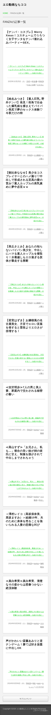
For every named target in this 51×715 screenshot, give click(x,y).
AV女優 (34, 81)
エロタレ (40, 85)
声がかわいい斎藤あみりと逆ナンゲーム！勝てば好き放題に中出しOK (24, 644)
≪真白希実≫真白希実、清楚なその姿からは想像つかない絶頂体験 (24, 584)
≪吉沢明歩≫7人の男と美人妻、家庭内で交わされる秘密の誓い (24, 391)
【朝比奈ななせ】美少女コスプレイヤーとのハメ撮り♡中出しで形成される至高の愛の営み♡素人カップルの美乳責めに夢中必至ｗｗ (24, 179)
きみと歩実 (31, 85)
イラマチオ (39, 687)
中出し (41, 500)
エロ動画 (37, 155)
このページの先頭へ (40, 711)
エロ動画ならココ (15, 4)
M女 (34, 683)
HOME (5, 13)
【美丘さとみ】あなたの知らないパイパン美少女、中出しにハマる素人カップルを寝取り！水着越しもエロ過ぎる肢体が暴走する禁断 (24, 253)
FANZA (41, 81)
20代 (28, 81)
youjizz (36, 430)
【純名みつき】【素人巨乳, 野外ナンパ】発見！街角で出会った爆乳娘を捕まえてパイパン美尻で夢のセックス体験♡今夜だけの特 (25, 105)
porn (39, 683)
